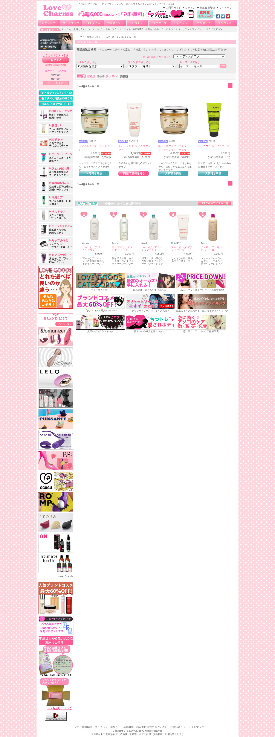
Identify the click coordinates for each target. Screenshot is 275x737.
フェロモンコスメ (171, 29)
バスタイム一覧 (214, 203)
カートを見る (55, 83)
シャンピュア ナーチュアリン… (92, 248)
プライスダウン (214, 29)
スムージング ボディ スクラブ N (134, 148)
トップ (75, 727)
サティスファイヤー (193, 29)
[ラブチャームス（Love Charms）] (58, 16)
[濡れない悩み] (55, 186)
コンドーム (204, 23)
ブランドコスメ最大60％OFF (128, 29)
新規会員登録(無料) (55, 64)
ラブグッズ (160, 23)
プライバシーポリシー (108, 727)
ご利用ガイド (174, 7)
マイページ (225, 7)
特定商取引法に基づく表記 (152, 727)
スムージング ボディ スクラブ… (181, 248)
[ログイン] (55, 60)
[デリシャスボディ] (55, 229)
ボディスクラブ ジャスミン (94, 148)
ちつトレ (181, 23)
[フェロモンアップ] (55, 171)
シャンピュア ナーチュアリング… (152, 248)
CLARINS (134, 141)
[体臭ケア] (55, 200)
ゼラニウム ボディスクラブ (213, 146)
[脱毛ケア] (55, 143)
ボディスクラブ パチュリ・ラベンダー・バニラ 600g (172, 150)
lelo (108, 29)
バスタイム (93, 23)
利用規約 (87, 727)
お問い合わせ (178, 727)
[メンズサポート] (55, 258)
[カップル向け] (55, 243)
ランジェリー (226, 23)
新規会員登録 (208, 7)
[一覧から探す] (64, 323)
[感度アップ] (55, 128)
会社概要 (128, 727)
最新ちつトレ (152, 29)
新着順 (91, 76)
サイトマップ (196, 727)
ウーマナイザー (96, 29)
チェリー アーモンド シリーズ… (211, 248)
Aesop (212, 141)
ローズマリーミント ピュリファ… (122, 248)
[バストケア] (55, 215)
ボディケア (49, 23)
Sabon (92, 141)
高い (115, 76)
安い (109, 76)
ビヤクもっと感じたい (74, 29)
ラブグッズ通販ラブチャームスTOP (96, 37)
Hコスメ (137, 23)
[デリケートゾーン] (55, 157)
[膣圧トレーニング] (55, 114)
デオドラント (115, 23)
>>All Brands (65, 576)
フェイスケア (71, 23)
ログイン (190, 7)
